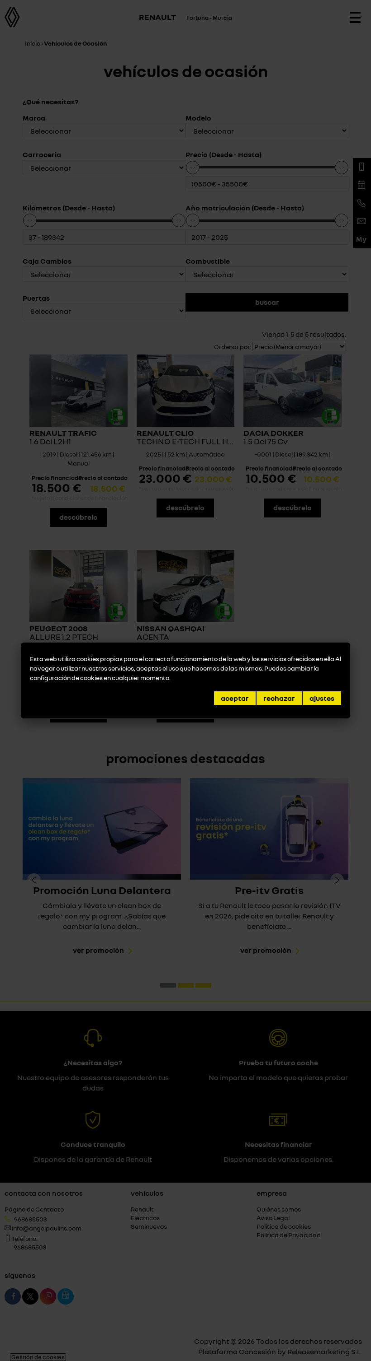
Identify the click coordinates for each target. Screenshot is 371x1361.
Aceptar (235, 698)
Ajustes (321, 698)
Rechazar (279, 698)
